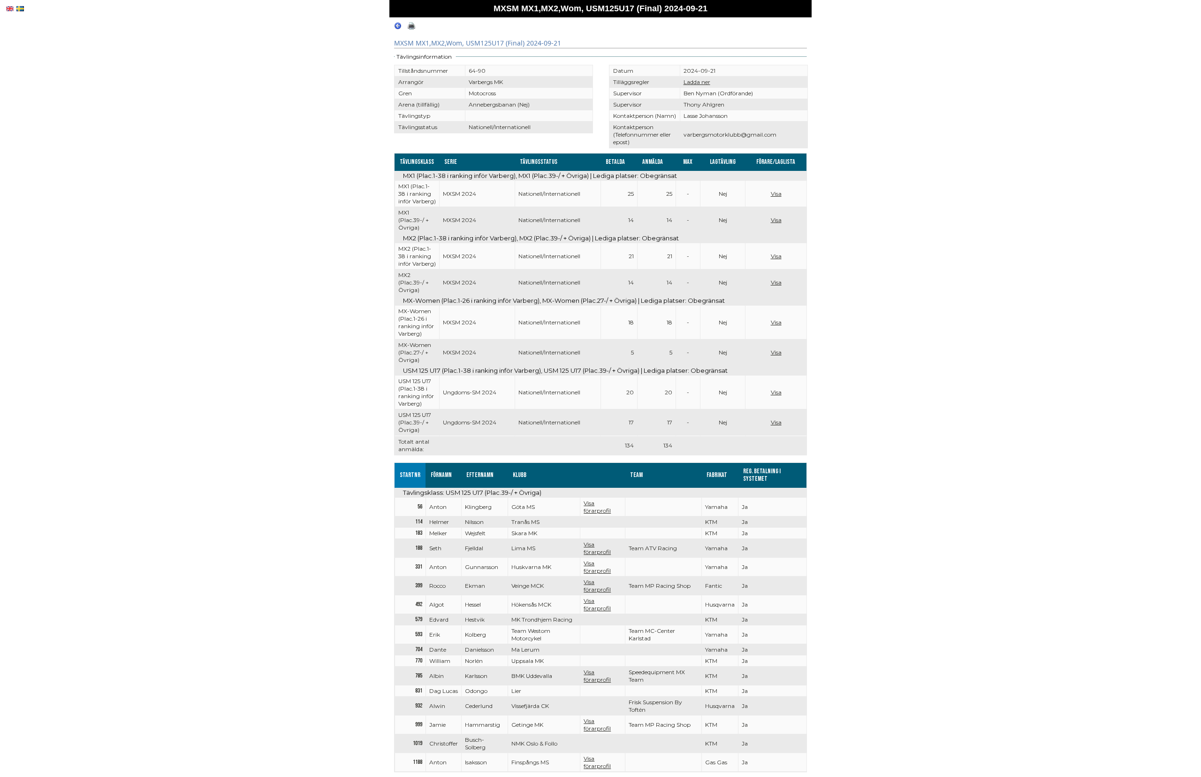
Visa (776, 193)
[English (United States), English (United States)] (10, 8)
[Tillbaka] (398, 27)
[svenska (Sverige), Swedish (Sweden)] (20, 8)
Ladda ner (697, 81)
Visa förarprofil (597, 507)
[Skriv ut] (411, 27)
